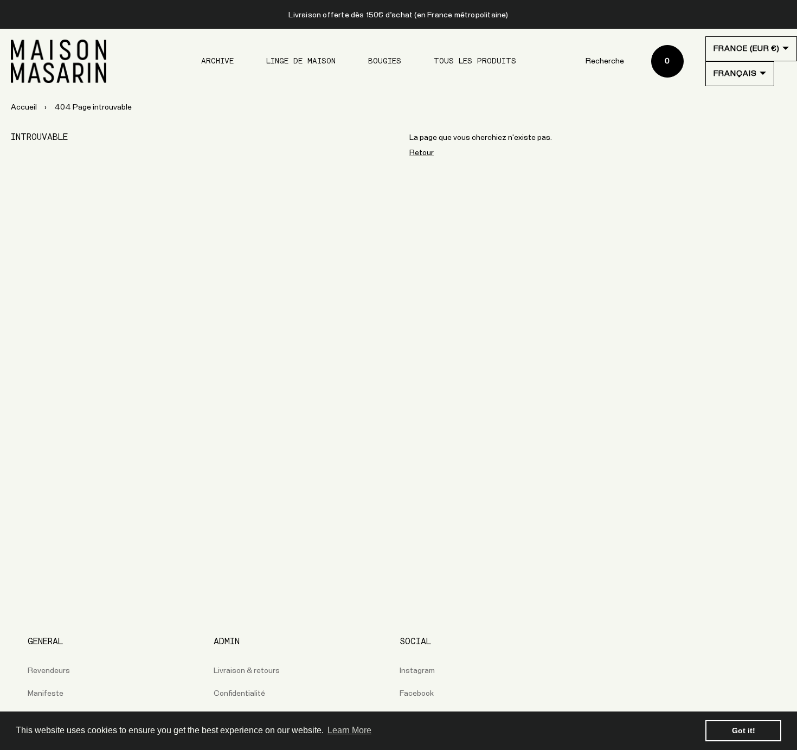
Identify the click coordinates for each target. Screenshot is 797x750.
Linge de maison (301, 61)
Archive (217, 61)
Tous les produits (475, 61)
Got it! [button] (743, 730)
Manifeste (45, 693)
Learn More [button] (349, 730)
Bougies (384, 61)
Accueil (24, 107)
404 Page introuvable (93, 107)
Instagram (417, 671)
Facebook (417, 693)
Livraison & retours (247, 671)
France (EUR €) (747, 49)
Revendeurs (49, 671)
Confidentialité (239, 693)
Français (735, 74)
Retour (421, 153)
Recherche (605, 61)
